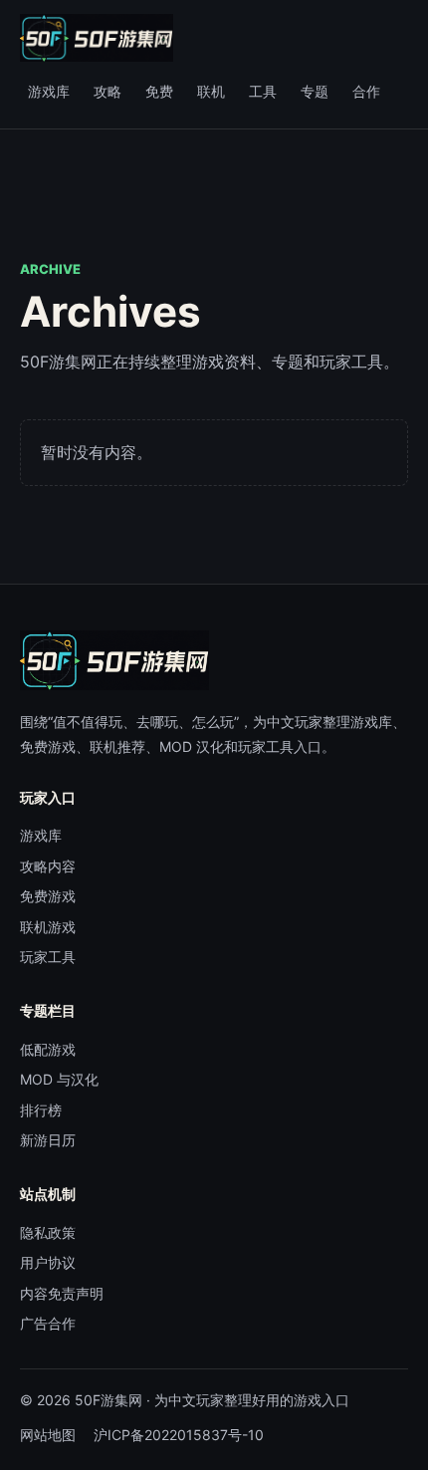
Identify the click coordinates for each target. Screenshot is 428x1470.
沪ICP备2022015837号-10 (179, 1434)
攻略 (107, 91)
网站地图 (48, 1434)
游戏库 (49, 91)
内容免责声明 (62, 1293)
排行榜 (41, 1110)
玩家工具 (48, 956)
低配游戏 (48, 1049)
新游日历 (48, 1139)
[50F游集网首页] (96, 38)
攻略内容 (48, 866)
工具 (263, 91)
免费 (159, 91)
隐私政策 (48, 1232)
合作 (366, 91)
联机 (211, 91)
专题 (314, 91)
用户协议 (48, 1262)
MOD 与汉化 (59, 1079)
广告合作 (48, 1323)
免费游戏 (48, 895)
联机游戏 (48, 926)
